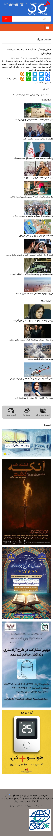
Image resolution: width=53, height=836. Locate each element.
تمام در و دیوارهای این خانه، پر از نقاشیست (31, 95)
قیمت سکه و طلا (43, 415)
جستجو (7, 19)
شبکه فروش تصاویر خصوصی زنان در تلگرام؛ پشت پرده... (29, 255)
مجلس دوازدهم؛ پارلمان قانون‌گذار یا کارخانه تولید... (31, 274)
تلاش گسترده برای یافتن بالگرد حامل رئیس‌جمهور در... (31, 378)
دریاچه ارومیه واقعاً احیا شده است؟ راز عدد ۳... (33, 293)
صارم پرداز (18, 801)
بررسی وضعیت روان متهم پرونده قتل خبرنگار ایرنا (33, 320)
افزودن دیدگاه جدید (43, 82)
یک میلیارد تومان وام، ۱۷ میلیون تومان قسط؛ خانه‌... (31, 197)
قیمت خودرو (11, 415)
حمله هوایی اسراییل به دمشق (40, 359)
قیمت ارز (26, 415)
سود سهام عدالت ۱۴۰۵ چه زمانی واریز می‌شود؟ (34, 119)
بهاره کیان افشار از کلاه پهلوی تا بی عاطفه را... (34, 398)
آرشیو (12, 805)
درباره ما (28, 805)
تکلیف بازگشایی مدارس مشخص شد (38, 139)
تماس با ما (38, 805)
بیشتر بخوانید (12, 79)
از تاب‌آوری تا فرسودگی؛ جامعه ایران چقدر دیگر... (33, 216)
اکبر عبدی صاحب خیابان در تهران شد (38, 177)
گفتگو (46, 90)
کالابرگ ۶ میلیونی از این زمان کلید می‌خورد (35, 235)
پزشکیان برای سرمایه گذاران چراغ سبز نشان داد (33, 158)
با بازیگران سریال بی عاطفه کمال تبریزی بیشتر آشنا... (31, 340)
